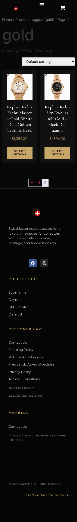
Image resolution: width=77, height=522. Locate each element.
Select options (19, 152)
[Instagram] (44, 263)
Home (7, 19)
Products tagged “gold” (34, 19)
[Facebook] (33, 263)
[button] (42, 4)
